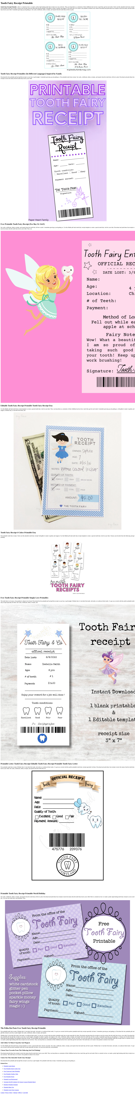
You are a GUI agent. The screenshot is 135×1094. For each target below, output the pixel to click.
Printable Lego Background (10, 1079)
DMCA (20, 1092)
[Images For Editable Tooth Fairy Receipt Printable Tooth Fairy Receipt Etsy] (67, 317)
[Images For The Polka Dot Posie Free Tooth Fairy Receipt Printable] (67, 963)
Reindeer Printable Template (11, 1084)
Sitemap (15, 1092)
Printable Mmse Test (9, 1087)
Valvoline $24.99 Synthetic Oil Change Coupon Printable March (20, 1082)
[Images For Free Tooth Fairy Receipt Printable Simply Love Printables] (67, 567)
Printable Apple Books (9, 1066)
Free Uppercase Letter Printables (12, 1071)
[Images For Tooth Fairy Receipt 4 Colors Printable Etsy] (67, 471)
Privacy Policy (8, 1092)
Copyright (25, 1092)
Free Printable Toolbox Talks (11, 1074)
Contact (2, 1092)
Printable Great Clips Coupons (11, 1090)
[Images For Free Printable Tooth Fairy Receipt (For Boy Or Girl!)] (67, 151)
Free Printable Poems (9, 1076)
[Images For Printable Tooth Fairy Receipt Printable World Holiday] (67, 830)
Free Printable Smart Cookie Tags (12, 1068)
